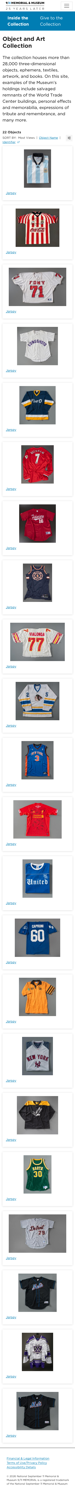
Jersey (11, 193)
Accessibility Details (21, 1467)
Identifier (9, 142)
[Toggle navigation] (66, 6)
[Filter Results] (69, 138)
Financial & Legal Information (28, 1458)
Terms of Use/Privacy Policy (27, 1462)
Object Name (48, 137)
